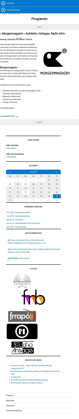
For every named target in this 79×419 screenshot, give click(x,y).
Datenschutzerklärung (14, 411)
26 (26, 196)
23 (57, 192)
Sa (49, 176)
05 (26, 184)
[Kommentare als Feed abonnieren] (39, 117)
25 (18, 196)
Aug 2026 (33, 172)
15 (49, 188)
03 (10, 184)
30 (33, 180)
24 (10, 196)
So (57, 176)
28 (18, 180)
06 (33, 184)
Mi (26, 176)
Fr (41, 176)
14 (41, 188)
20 (33, 192)
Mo (10, 176)
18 (18, 192)
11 (18, 188)
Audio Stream (11, 148)
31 (41, 180)
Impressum (10, 406)
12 (26, 188)
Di (18, 176)
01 (49, 180)
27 (10, 180)
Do (33, 176)
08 (49, 184)
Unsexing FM (15, 377)
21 (41, 192)
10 (10, 188)
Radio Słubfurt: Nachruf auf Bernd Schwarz (26, 383)
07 (41, 184)
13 (33, 188)
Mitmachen (10, 401)
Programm (10, 395)
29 (26, 180)
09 (57, 184)
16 (57, 188)
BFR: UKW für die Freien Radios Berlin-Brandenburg (29, 380)
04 (18, 184)
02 (57, 180)
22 (49, 192)
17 (10, 192)
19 (26, 192)
